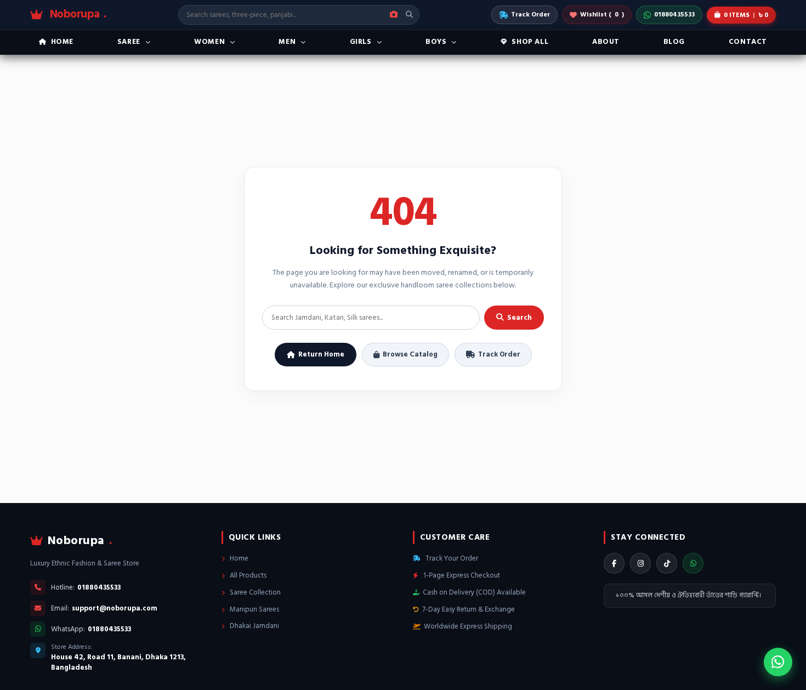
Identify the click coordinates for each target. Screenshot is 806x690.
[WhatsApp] (693, 563)
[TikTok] (666, 563)
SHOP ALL (530, 42)
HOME (62, 42)
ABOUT (606, 42)
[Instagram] (640, 563)
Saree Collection (254, 592)
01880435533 (674, 14)
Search (519, 318)
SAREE (128, 42)
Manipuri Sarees (253, 609)
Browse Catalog (410, 354)
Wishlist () (602, 14)
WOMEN (209, 42)
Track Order (530, 14)
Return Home (321, 354)
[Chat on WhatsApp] (778, 662)
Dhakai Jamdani (253, 626)
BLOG (674, 42)
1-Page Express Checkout (461, 575)
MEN (287, 42)
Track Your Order (451, 558)
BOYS (435, 42)
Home (238, 558)
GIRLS (361, 42)
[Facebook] (614, 563)
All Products (247, 575)
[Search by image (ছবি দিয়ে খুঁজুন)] (394, 15)
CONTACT (748, 42)
